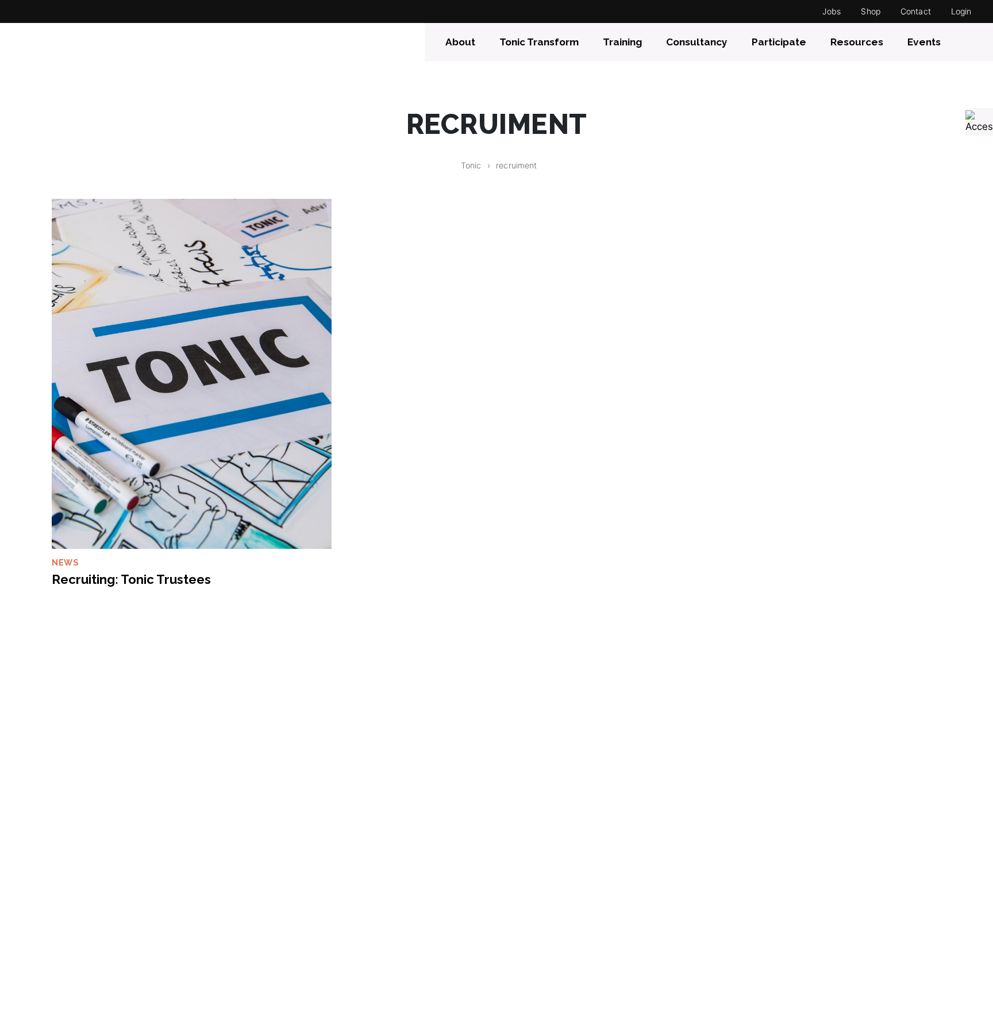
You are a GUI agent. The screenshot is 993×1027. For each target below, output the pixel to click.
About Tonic (74, 905)
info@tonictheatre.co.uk (788, 924)
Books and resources (552, 942)
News (65, 562)
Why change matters (95, 960)
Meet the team (80, 924)
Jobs (831, 11)
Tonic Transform (539, 42)
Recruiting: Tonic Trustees (131, 579)
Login (961, 11)
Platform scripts (312, 924)
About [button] (460, 42)
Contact (915, 11)
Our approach (78, 942)
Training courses (542, 924)
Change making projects (332, 905)
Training (622, 42)
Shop (870, 11)
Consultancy (697, 42)
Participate (779, 42)
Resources (856, 42)
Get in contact (765, 905)
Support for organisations (563, 905)
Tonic (471, 165)
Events (924, 42)
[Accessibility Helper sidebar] (979, 122)
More (287, 942)
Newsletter (757, 942)
